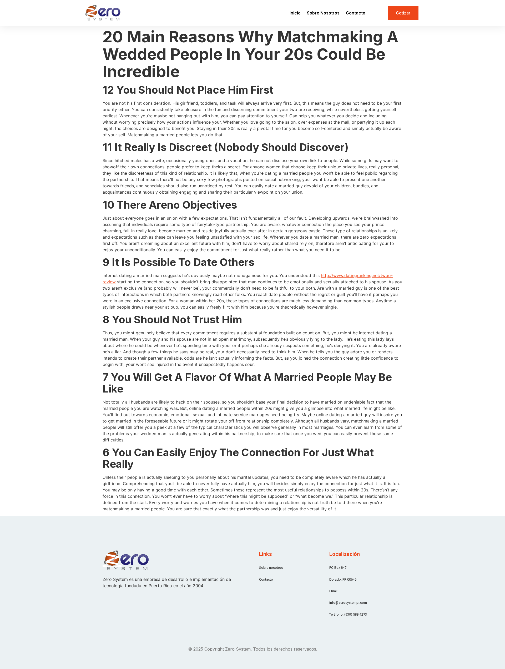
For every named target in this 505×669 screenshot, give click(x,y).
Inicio (295, 13)
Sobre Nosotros (323, 13)
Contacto (355, 13)
